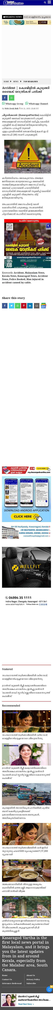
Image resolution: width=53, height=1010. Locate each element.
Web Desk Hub (11, 109)
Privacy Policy (33, 980)
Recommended (11, 706)
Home (6, 82)
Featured (7, 669)
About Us (30, 976)
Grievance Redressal (11, 984)
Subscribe (31, 984)
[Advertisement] (26, 51)
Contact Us (7, 980)
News (15, 82)
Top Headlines (30, 82)
